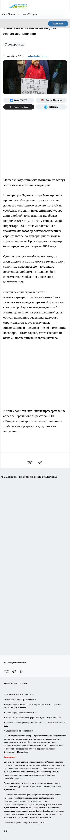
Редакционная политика (15, 683)
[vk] (30, 462)
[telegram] (41, 462)
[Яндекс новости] (51, 100)
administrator (37, 56)
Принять (58, 23)
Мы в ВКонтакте (10, 14)
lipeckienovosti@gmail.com (28, 717)
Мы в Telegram (30, 14)
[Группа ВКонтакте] (18, 100)
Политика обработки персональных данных (25, 822)
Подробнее (22, 752)
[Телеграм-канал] (51, 107)
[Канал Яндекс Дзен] (18, 107)
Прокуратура (14, 44)
